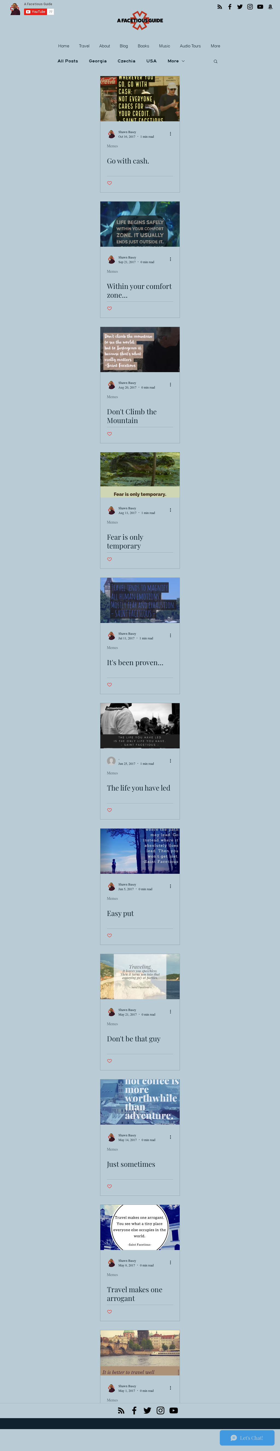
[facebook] (134, 1410)
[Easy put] (140, 851)
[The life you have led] (140, 725)
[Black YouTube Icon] (173, 1410)
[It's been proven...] (140, 600)
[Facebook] (230, 6)
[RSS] (219, 6)
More (173, 61)
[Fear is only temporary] (140, 475)
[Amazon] (270, 6)
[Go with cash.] (140, 98)
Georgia (98, 61)
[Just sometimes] (140, 1102)
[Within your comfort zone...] (140, 224)
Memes (112, 145)
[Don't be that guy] (140, 976)
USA (151, 61)
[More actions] (172, 134)
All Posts (67, 61)
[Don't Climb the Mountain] (140, 349)
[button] (85, 46)
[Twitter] (240, 6)
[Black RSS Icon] (121, 1410)
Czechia (126, 61)
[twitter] (147, 1410)
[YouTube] (260, 6)
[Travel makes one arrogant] (140, 1227)
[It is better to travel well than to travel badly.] (140, 1352)
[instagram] (160, 1410)
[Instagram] (250, 6)
